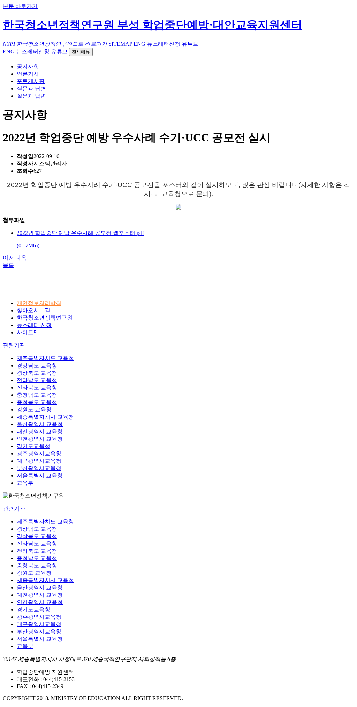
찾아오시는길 (33, 310)
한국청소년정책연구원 (45, 318)
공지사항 (28, 66)
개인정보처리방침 (39, 303)
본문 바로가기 (20, 6)
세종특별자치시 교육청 (45, 417)
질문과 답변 (31, 88)
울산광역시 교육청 (40, 424)
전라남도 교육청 (37, 380)
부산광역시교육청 (39, 468)
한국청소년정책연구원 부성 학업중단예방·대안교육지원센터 (152, 24)
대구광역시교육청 (39, 461)
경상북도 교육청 (37, 373)
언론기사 (28, 74)
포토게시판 (31, 81)
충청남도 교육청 (37, 395)
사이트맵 (28, 332)
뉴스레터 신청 (34, 325)
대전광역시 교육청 (40, 431)
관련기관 (14, 345)
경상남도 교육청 (37, 366)
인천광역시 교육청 (40, 439)
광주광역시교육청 (39, 453)
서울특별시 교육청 (40, 475)
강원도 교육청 (34, 409)
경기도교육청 (33, 446)
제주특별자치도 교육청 (45, 358)
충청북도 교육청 (37, 402)
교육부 (25, 483)
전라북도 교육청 (37, 387)
